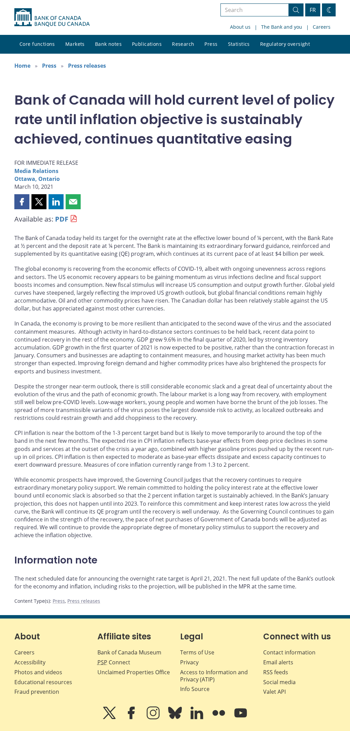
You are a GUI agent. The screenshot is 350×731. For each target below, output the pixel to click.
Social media (279, 682)
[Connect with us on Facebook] (132, 717)
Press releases (87, 65)
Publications (147, 44)
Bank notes (108, 44)
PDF (61, 219)
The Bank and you (281, 27)
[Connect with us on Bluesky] (176, 717)
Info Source (195, 689)
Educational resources (43, 682)
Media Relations (36, 171)
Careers (322, 27)
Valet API (274, 691)
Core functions (37, 44)
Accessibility (29, 662)
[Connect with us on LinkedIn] (197, 717)
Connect (113, 662)
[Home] (52, 17)
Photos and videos (38, 672)
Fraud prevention (36, 691)
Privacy (189, 662)
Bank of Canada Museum (129, 652)
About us (240, 27)
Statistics (239, 44)
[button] (21, 201)
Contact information (289, 652)
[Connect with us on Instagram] (154, 717)
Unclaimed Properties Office (133, 672)
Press (210, 44)
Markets (75, 44)
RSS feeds (275, 672)
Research (183, 44)
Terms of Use (197, 652)
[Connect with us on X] (110, 717)
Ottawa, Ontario (37, 179)
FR (313, 10)
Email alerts (278, 662)
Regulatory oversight (285, 44)
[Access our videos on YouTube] (240, 717)
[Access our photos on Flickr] (219, 717)
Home (22, 65)
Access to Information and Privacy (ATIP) (214, 675)
